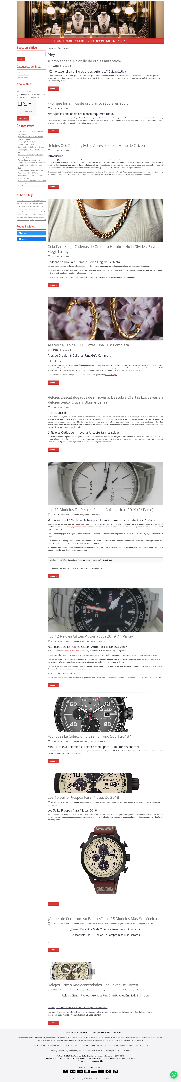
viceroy (121, 1040)
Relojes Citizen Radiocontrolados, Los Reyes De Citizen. (93, 985)
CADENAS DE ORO (53, 1045)
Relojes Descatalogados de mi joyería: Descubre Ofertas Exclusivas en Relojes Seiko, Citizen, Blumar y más (105, 399)
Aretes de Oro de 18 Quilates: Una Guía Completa (88, 345)
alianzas (25, 203)
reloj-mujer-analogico (141, 1038)
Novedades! (68, 41)
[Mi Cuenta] (113, 41)
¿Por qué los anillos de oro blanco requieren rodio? (89, 103)
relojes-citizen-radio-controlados (37, 212)
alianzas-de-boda (32, 203)
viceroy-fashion (129, 1040)
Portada (57, 41)
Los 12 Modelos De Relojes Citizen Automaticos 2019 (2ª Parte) (100, 509)
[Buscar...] (125, 41)
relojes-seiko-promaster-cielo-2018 (36, 220)
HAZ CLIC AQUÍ (106, 560)
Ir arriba (53, 1051)
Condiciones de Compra (105, 1051)
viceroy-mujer (139, 1040)
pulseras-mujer (120, 1038)
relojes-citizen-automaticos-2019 (29, 209)
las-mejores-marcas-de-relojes (88, 1038)
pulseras (101, 1038)
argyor (18, 209)
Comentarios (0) (65, 66)
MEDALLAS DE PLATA (127, 1045)
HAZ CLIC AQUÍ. (111, 375)
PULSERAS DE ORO (112, 1045)
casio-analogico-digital (25, 1038)
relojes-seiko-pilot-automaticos (139, 802)
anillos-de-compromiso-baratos (92, 923)
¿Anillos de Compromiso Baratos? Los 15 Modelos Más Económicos (103, 918)
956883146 (120, 1056)
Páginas (91, 41)
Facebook (24, 239)
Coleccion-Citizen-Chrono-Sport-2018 (27, 201)
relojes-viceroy (74, 1040)
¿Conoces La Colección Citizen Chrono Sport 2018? (89, 736)
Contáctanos (62, 1051)
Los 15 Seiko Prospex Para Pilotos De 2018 (83, 797)
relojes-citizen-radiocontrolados (25, 214)
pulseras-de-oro (110, 1038)
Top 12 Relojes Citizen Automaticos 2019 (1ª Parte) (90, 636)
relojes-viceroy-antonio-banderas (91, 1040)
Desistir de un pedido (123, 1051)
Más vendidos (80, 41)
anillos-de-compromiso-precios (36, 206)
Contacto (100, 41)
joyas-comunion (71, 1038)
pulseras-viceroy (130, 1038)
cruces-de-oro (39, 1037)
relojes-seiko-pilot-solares (117, 802)
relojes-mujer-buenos (62, 1040)
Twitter (23, 233)
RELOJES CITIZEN (142, 1045)
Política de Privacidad (32, 97)
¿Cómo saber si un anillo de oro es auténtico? (85, 61)
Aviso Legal (73, 1051)
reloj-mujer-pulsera (153, 1038)
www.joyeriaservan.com (76, 527)
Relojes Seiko (23, 77)
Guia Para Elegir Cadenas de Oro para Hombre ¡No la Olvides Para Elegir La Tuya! (31, 149)
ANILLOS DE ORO (39, 1045)
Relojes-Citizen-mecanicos (90, 514)
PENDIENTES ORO (96, 1045)
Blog (108, 41)
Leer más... (54, 88)
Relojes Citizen (23, 75)
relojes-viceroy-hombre (110, 1040)
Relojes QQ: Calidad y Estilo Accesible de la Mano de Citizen (96, 145)
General (21, 72)
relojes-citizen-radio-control (140, 990)
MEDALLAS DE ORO (82, 1045)
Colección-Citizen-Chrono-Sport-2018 (93, 741)
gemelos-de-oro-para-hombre (55, 1038)
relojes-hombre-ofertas (49, 1040)
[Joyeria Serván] (90, 19)
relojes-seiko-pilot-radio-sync (32, 217)
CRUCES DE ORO (67, 1045)
